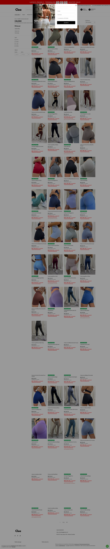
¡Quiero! (66, 23)
